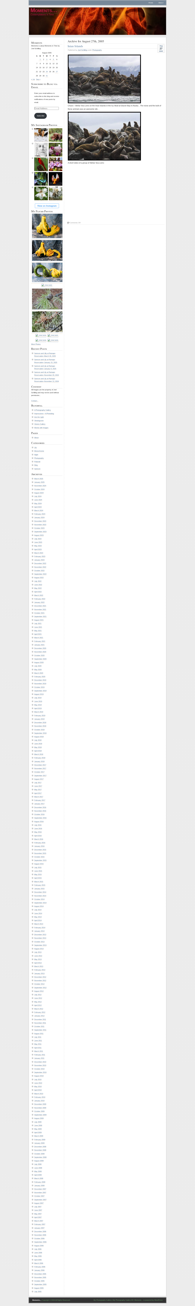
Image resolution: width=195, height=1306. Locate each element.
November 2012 (40, 980)
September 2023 (40, 532)
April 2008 (38, 1175)
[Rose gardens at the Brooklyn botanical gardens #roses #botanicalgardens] (55, 150)
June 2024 (38, 500)
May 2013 (38, 959)
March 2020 (38, 673)
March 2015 (38, 882)
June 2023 (38, 542)
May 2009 (38, 1129)
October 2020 (39, 655)
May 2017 (38, 790)
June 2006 (38, 1253)
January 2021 (39, 645)
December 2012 (40, 977)
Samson (37, 469)
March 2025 (38, 479)
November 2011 (40, 1023)
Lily (35, 447)
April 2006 (38, 1260)
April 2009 (38, 1132)
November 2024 (40, 486)
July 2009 (37, 1122)
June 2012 (38, 998)
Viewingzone (39, 420)
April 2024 (38, 507)
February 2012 (39, 1012)
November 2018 (40, 726)
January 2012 (39, 1016)
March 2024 (38, 510)
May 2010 (38, 1086)
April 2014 (38, 920)
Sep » (38, 79)
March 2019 (38, 712)
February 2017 (39, 800)
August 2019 (39, 694)
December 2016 (40, 807)
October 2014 (39, 899)
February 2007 (39, 1224)
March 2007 (38, 1221)
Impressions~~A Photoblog (44, 413)
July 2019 (37, 698)
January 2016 (39, 846)
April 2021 (38, 634)
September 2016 (40, 818)
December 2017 (40, 765)
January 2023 (39, 560)
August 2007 (39, 1203)
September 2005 (40, 1284)
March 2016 (38, 839)
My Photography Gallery (103, 1300)
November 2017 (40, 768)
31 (47, 76)
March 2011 (38, 1051)
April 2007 (38, 1217)
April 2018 (38, 751)
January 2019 (39, 719)
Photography (97, 50)
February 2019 (39, 715)
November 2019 (40, 683)
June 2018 (38, 744)
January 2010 (39, 1101)
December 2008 (40, 1147)
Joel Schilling (82, 50)
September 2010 (40, 1072)
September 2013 (40, 945)
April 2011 (37, 1048)
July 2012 (37, 995)
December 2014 (40, 892)
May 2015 (38, 874)
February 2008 (39, 1182)
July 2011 (37, 1037)
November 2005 (40, 1277)
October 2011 (39, 1026)
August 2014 (39, 906)
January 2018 (39, 761)
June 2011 (38, 1040)
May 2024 (38, 503)
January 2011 (39, 1058)
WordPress (158, 1300)
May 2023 (38, 546)
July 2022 (37, 581)
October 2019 (39, 687)
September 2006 (40, 1242)
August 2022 (39, 577)
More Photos (36, 344)
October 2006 (39, 1238)
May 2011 (37, 1044)
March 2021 (38, 638)
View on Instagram (47, 206)
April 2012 (38, 1005)
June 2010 (38, 1083)
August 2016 (39, 821)
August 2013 (39, 949)
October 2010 (39, 1069)
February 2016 (39, 843)
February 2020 (39, 676)
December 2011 (40, 1019)
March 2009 (38, 1136)
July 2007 (37, 1207)
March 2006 (38, 1263)
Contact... (34, 401)
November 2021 (40, 609)
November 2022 (40, 567)
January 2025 (39, 482)
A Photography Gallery (42, 410)
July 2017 (37, 783)
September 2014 (40, 903)
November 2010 (40, 1065)
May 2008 (38, 1171)
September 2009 (40, 1115)
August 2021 (39, 620)
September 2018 (40, 733)
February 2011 (39, 1055)
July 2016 (37, 825)
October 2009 (39, 1111)
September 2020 (40, 659)
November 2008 (40, 1150)
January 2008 (39, 1185)
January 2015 (39, 889)
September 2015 (40, 860)
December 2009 (40, 1104)
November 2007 (40, 1192)
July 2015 (37, 867)
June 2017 (38, 786)
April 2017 (38, 793)
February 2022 (39, 599)
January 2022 (39, 602)
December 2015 (40, 850)
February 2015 (39, 885)
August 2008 (39, 1161)
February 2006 (39, 1267)
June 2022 (38, 585)
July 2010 (37, 1079)
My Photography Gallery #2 (123, 1300)
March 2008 (38, 1178)
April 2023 (38, 549)
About (161, 3)
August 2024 (39, 493)
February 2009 (39, 1140)
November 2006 (40, 1235)
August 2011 (38, 1033)
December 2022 (40, 563)
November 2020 (40, 652)
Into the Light (39, 417)
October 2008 (39, 1154)
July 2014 (37, 910)
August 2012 (39, 991)
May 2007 (38, 1214)
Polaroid (37, 462)
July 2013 (37, 952)
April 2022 (38, 592)
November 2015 (40, 853)
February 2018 (39, 758)
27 (57, 72)
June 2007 (38, 1210)
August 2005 (39, 1288)
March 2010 (38, 1094)
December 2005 (40, 1274)
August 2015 (39, 864)
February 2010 (39, 1097)
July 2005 (37, 1291)
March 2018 (38, 754)
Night (36, 455)
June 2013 (38, 956)
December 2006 (40, 1231)
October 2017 (39, 772)
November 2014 (40, 896)
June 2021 (38, 627)
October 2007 (39, 1196)
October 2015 (39, 857)
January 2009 (39, 1143)
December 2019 (40, 680)
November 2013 (40, 938)
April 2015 (38, 878)
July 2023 (37, 539)
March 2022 (38, 595)
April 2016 (38, 836)
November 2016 (40, 811)
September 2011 (40, 1030)
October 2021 (39, 613)
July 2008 (37, 1164)
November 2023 (40, 525)
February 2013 (39, 970)
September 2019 (40, 691)
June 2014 (38, 913)
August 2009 (39, 1118)
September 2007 (40, 1200)
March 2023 (38, 553)
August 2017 (39, 779)
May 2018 (38, 747)
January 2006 (39, 1270)
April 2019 (38, 708)
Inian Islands (75, 46)
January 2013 (39, 973)
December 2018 (40, 722)
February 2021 (39, 641)
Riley (36, 465)
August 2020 (39, 662)
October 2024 (39, 489)
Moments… (43, 10)
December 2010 (40, 1062)
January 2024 (39, 517)
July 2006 (37, 1249)
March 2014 (38, 924)
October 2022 (39, 570)
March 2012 (38, 1009)
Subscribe (40, 116)
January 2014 (39, 931)
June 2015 (38, 871)
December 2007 (40, 1189)
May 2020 (38, 669)
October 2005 (39, 1281)
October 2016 (39, 814)
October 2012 (39, 984)
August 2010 (39, 1076)
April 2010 (38, 1090)
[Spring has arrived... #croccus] (55, 164)
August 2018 (39, 737)
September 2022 (40, 574)
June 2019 (38, 701)
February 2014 (39, 927)
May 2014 (38, 917)
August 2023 (39, 535)
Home (151, 3)
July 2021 (37, 623)
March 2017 (38, 797)
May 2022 (38, 588)
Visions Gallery (39, 424)
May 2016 (38, 832)
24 (47, 72)
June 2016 (38, 828)
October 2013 (39, 942)
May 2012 (38, 1002)
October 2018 (39, 730)
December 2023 (40, 521)
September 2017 (40, 776)
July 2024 (37, 496)
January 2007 (39, 1228)
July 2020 (37, 666)
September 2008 (40, 1157)
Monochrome (39, 451)
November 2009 (40, 1108)
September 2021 (40, 616)
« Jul (33, 79)
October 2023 (39, 528)
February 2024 (39, 514)
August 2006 (39, 1246)
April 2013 (38, 963)
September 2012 (40, 988)
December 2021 (40, 606)
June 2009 (38, 1125)
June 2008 (38, 1168)
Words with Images (41, 428)
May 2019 (38, 705)
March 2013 (38, 966)
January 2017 (39, 804)
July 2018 (37, 740)
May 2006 (38, 1256)
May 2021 (38, 631)
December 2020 (40, 648)
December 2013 (40, 934)
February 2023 (39, 556)
